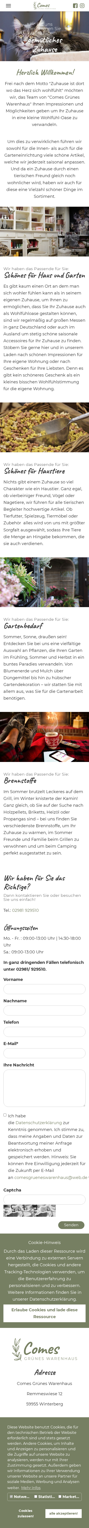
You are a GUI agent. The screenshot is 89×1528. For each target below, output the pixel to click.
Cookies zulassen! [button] (26, 1513)
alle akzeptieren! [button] (63, 1513)
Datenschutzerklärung (39, 1122)
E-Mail (10, 1043)
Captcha (12, 1190)
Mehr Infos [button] (31, 1488)
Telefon (11, 1022)
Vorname (13, 979)
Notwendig (23, 1497)
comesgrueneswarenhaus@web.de (50, 1177)
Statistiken (47, 1497)
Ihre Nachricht (18, 1065)
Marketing (71, 1497)
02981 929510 (25, 910)
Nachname (15, 1000)
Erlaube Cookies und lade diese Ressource (44, 1313)
